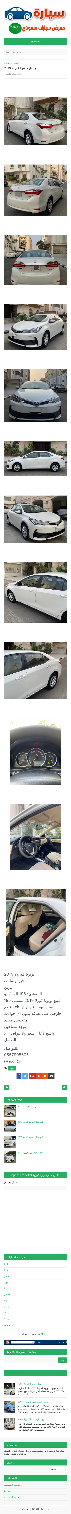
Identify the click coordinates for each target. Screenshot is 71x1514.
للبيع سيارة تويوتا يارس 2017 (30, 1106)
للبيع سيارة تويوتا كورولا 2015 (31, 1121)
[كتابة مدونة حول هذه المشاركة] (45, 1076)
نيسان (7, 1306)
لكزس (7, 1294)
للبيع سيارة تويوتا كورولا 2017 (31, 1152)
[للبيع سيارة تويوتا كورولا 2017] (10, 1157)
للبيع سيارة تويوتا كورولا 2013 (31, 1137)
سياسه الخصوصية (12, 1484)
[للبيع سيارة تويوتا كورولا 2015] (10, 1126)
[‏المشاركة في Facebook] (19, 1076)
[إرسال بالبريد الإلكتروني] (51, 1076)
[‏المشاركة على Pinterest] (39, 1076)
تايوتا (6, 1264)
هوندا (6, 1318)
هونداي (7, 1324)
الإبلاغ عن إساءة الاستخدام (21, 1372)
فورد (6, 1282)
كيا (5, 1288)
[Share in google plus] (32, 1076)
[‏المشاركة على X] (25, 1076)
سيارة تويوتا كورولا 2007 (29, 1383)
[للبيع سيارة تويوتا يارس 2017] (10, 1111)
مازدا (6, 1300)
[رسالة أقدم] (6, 1087)
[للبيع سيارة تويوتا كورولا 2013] (10, 1142)
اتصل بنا (7, 1490)
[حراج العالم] (35, 18)
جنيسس (8, 1276)
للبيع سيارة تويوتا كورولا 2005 (32, 1419)
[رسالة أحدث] (64, 1087)
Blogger (45, 1334)
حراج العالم (44, 1509)
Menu (37, 41)
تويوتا (12, 1068)
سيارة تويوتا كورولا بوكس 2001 (33, 1401)
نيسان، (7, 1312)
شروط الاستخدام (11, 1497)
